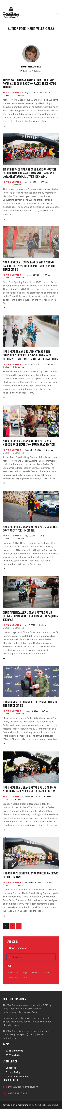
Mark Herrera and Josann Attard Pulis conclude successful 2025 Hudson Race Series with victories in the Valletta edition (30, 355)
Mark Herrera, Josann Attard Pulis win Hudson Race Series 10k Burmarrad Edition (29, 442)
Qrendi (46, 972)
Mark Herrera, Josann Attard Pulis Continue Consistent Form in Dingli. (30, 528)
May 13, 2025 (30, 536)
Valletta (26, 977)
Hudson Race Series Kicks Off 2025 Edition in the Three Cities (30, 703)
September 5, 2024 (33, 882)
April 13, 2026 (30, 182)
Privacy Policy (13, 1072)
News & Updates (12, 92)
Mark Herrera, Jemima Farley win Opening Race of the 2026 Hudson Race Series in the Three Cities (29, 265)
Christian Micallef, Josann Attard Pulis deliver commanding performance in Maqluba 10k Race (30, 615)
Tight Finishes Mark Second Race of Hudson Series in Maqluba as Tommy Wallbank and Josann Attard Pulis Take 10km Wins (29, 172)
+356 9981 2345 (17, 1093)
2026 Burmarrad (14, 1050)
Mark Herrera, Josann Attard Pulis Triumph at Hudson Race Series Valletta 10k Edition (30, 789)
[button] (57, 12)
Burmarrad (13, 972)
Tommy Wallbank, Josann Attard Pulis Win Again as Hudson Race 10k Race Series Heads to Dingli (29, 83)
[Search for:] (31, 956)
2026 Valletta (13, 1055)
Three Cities (13, 977)
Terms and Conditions (17, 1076)
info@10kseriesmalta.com (23, 1086)
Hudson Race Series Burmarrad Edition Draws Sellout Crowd (30, 875)
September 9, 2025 (33, 450)
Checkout (11, 1067)
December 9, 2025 (32, 364)
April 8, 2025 (30, 625)
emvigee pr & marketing (15, 1104)
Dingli (24, 972)
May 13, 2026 (30, 92)
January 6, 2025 (31, 711)
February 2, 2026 (32, 275)
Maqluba (34, 972)
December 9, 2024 (32, 796)
